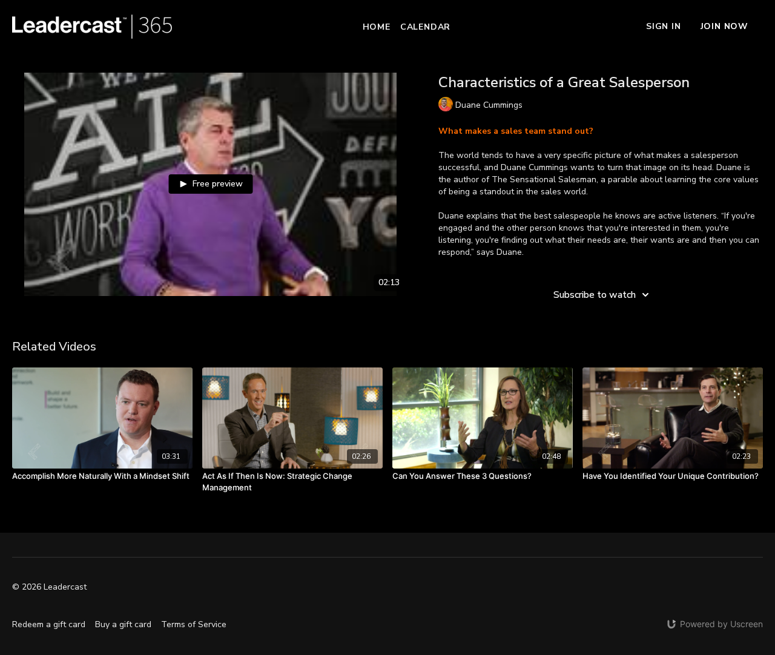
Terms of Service (193, 624)
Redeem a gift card (48, 624)
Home (377, 27)
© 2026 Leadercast (49, 587)
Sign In (663, 26)
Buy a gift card (123, 624)
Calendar (425, 27)
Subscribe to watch (594, 294)
